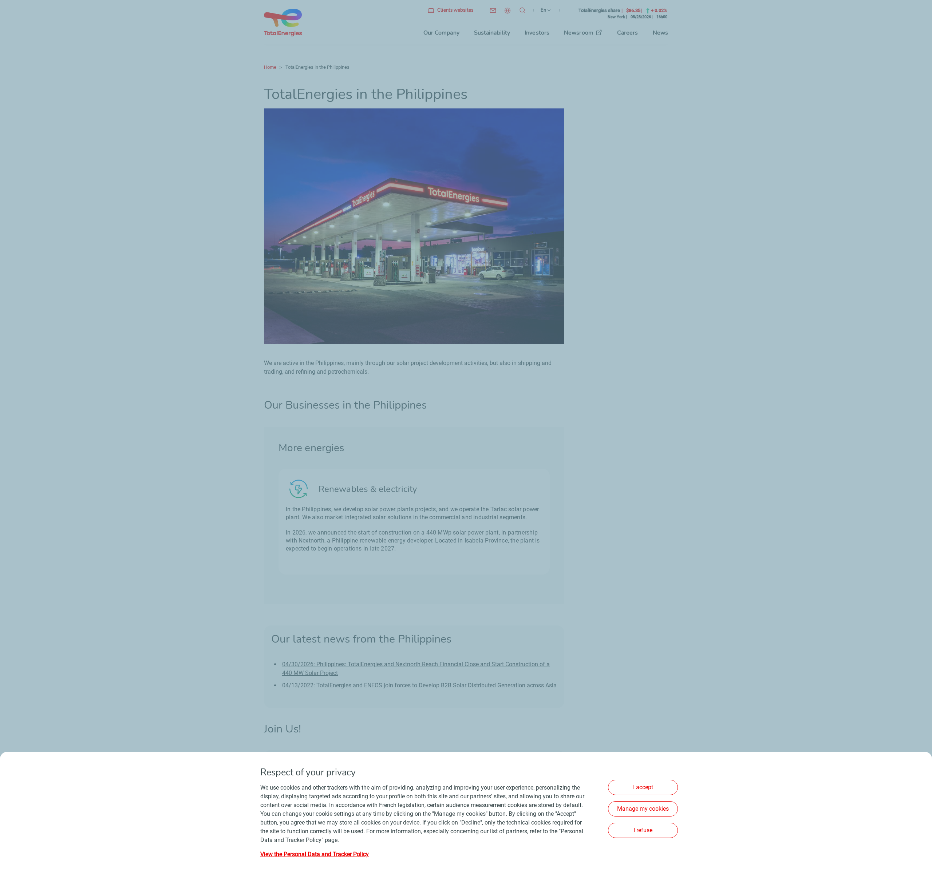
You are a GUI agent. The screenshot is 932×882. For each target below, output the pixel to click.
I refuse (642, 830)
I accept (643, 787)
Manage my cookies (643, 808)
